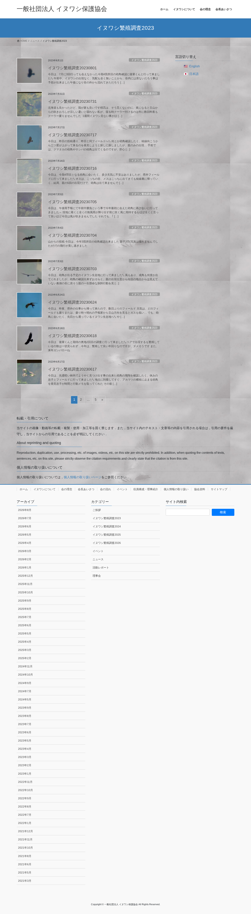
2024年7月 (24, 691)
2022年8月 (24, 806)
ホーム (24, 489)
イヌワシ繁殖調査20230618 (72, 336)
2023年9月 (24, 707)
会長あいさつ (86, 489)
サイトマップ (219, 489)
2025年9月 (24, 600)
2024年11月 (25, 666)
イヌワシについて (44, 489)
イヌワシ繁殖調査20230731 (72, 101)
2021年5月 (24, 872)
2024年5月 (24, 699)
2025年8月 (24, 608)
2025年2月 (24, 658)
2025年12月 (25, 575)
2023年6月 (24, 732)
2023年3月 (24, 757)
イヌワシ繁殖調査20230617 (72, 369)
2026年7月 (24, 518)
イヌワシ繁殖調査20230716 (72, 168)
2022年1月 (24, 823)
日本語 (194, 74)
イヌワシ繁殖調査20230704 (72, 235)
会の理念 (66, 489)
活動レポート (101, 567)
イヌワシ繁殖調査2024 (107, 526)
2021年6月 (24, 864)
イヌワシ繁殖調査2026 (107, 542)
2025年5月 (24, 633)
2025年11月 (25, 584)
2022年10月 (25, 790)
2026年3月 (24, 551)
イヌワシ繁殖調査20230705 (72, 202)
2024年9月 (24, 683)
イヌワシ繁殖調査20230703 (72, 269)
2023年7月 (24, 724)
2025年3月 (24, 649)
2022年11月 (25, 781)
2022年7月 (24, 814)
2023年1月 (24, 773)
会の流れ (105, 489)
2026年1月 (24, 567)
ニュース (98, 559)
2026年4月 (24, 542)
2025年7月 (24, 617)
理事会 (97, 575)
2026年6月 (24, 526)
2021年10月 (25, 847)
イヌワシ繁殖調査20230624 (72, 302)
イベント (122, 489)
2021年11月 (25, 839)
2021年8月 (24, 856)
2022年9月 (24, 798)
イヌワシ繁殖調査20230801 (72, 68)
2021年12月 (25, 831)
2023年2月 (24, 765)
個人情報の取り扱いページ (82, 477)
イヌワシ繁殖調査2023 (144, 60)
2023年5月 (24, 740)
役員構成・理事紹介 (145, 489)
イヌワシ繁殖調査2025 (107, 534)
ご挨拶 (97, 510)
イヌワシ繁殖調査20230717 (72, 135)
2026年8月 (24, 510)
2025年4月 (24, 641)
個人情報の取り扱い (176, 489)
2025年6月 (24, 625)
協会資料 (199, 489)
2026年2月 (24, 559)
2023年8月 (24, 715)
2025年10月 (25, 592)
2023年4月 (24, 748)
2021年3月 (24, 880)
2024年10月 (25, 674)
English (194, 66)
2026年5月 (24, 534)
